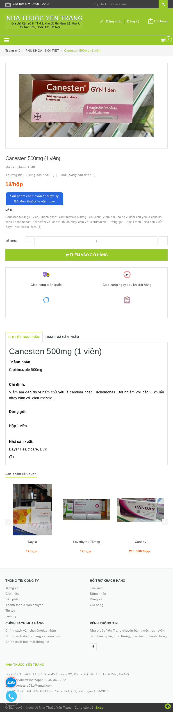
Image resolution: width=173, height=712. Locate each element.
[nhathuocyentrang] (44, 21)
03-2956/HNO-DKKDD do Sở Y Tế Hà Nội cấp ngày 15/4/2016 (63, 691)
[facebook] (93, 647)
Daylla (32, 541)
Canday (140, 541)
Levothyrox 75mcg (86, 541)
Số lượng (11, 240)
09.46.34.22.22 (55, 680)
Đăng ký (133, 21)
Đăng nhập (114, 21)
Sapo (99, 707)
